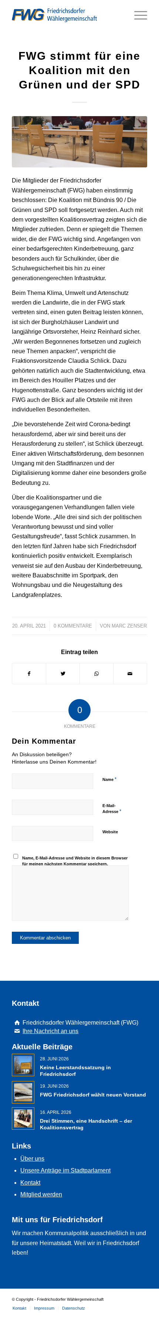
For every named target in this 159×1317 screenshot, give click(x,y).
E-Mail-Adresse (111, 808)
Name (109, 779)
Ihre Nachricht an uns (50, 1031)
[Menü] (137, 15)
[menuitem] (19, 1308)
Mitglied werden (41, 1194)
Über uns (32, 1159)
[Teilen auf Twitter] (63, 673)
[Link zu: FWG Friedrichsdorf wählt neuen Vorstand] (23, 1092)
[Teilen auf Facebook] (29, 673)
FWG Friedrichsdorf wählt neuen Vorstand (93, 1095)
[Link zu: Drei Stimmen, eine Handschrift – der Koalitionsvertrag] (23, 1118)
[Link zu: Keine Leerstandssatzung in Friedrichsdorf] (23, 1065)
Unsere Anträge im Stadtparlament (65, 1170)
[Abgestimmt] (79, 141)
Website (110, 832)
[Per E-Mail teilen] (130, 673)
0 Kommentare (73, 626)
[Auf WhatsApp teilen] (96, 673)
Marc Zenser (129, 626)
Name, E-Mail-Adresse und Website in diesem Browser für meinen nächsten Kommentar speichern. (75, 861)
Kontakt (30, 1182)
